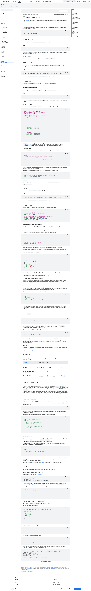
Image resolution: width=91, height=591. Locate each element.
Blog (16, 577)
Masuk (88, 1)
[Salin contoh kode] (67, 31)
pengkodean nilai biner (36, 350)
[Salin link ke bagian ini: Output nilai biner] (30, 345)
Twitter (16, 582)
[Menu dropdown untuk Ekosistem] (34, 1)
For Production (4, 4)
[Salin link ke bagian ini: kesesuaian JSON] (34, 436)
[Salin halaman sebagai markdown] (40, 17)
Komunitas (38, 1)
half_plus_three (40, 469)
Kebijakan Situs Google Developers (51, 568)
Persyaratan (17, 588)
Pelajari (19, 1)
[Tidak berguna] (67, 14)
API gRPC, (27, 20)
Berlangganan (77, 588)
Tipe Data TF (25, 362)
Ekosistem (31, 1)
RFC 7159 (64, 440)
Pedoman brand (56, 582)
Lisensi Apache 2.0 (28, 568)
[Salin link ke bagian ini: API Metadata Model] (36, 63)
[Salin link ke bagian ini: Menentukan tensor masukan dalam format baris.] (43, 224)
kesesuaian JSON (62, 376)
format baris (32, 316)
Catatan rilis (55, 579)
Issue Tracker (55, 577)
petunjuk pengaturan (33, 484)
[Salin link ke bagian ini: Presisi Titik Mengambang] (39, 382)
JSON (51, 462)
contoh (24, 21)
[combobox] (68, 1)
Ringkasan (3, 6)
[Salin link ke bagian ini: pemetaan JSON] (33, 354)
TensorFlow (25, 14)
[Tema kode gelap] (65, 31)
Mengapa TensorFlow (47, 1)
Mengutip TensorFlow (56, 584)
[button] (7, 17)
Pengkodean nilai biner (27, 144)
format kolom (32, 329)
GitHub (84, 1)
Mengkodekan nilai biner (50, 369)
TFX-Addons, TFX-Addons (20, 6)
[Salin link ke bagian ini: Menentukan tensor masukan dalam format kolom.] (44, 278)
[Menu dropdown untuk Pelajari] (22, 1)
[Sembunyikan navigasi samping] (13, 589)
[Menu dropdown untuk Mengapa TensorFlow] (52, 1)
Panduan (12, 6)
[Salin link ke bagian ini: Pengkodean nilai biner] (37, 399)
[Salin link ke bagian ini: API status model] (34, 39)
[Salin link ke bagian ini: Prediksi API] (31, 188)
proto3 (43, 462)
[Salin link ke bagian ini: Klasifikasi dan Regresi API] (39, 87)
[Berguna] (65, 14)
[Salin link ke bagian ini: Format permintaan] (33, 104)
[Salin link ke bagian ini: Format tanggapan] (33, 56)
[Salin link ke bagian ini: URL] (26, 45)
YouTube (16, 584)
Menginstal (14, 1)
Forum (16, 579)
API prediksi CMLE (49, 226)
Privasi (22, 588)
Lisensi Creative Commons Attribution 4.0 (48, 567)
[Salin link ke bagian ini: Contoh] (28, 466)
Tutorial (8, 6)
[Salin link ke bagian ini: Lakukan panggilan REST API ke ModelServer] (45, 501)
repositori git (39, 474)
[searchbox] (7, 10)
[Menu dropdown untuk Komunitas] (41, 1)
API (24, 1)
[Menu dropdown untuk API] (26, 1)
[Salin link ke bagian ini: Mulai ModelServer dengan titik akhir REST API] (46, 472)
